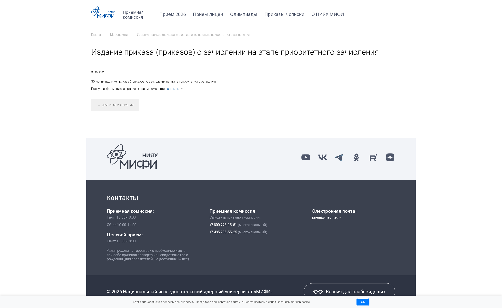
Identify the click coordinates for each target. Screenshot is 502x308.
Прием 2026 (172, 14)
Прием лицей (208, 14)
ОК (363, 301)
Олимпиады (243, 14)
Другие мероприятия (115, 105)
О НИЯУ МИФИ (328, 14)
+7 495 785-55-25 (223, 232)
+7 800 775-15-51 (223, 225)
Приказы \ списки (284, 14)
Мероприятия (119, 35)
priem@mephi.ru (326, 217)
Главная (96, 35)
